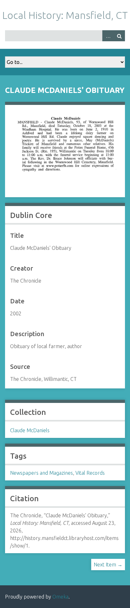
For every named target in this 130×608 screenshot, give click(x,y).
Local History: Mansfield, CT (65, 15)
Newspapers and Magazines (41, 473)
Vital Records (90, 473)
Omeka (60, 596)
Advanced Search (108, 35)
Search (119, 35)
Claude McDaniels (30, 430)
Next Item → (108, 564)
